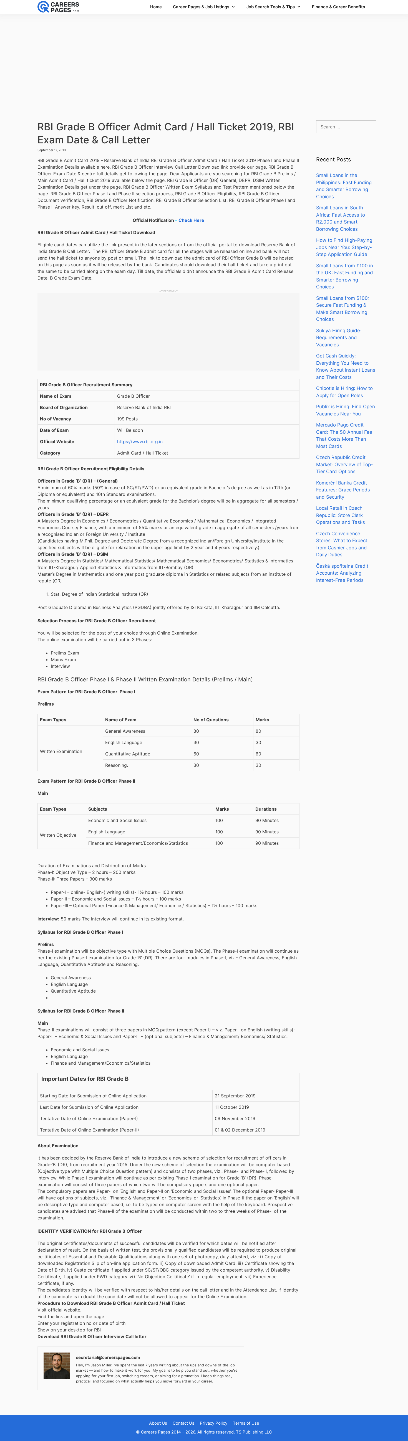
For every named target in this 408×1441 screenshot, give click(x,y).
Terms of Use (246, 1423)
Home (156, 6)
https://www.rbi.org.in (140, 441)
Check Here (191, 220)
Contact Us (183, 1423)
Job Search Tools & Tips (270, 6)
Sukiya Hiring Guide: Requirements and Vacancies (338, 337)
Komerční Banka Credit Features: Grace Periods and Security (343, 490)
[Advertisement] (204, 61)
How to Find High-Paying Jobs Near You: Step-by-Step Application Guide (344, 247)
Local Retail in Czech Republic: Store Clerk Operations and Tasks (340, 515)
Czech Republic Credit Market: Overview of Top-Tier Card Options (344, 464)
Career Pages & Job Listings (201, 6)
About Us (158, 1423)
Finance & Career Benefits (338, 6)
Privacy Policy (213, 1423)
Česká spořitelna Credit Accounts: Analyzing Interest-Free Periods (342, 573)
